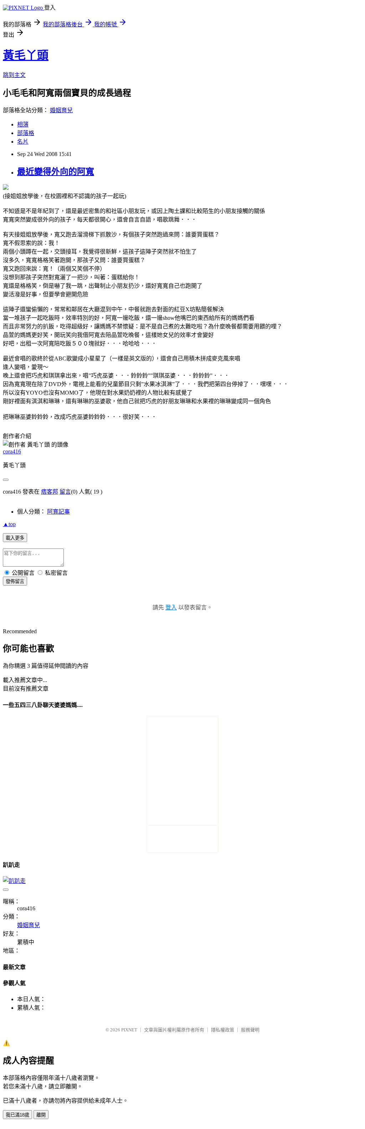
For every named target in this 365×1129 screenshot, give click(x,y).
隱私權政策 (222, 1029)
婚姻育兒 (61, 110)
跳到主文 (14, 75)
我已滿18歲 (17, 1115)
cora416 (12, 451)
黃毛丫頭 (25, 55)
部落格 (25, 133)
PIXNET (129, 1029)
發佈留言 (15, 581)
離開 (41, 1115)
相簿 (23, 124)
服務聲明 (250, 1029)
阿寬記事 (58, 512)
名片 (23, 142)
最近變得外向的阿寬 (55, 171)
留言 (65, 492)
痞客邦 (49, 492)
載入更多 (15, 538)
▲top (9, 524)
